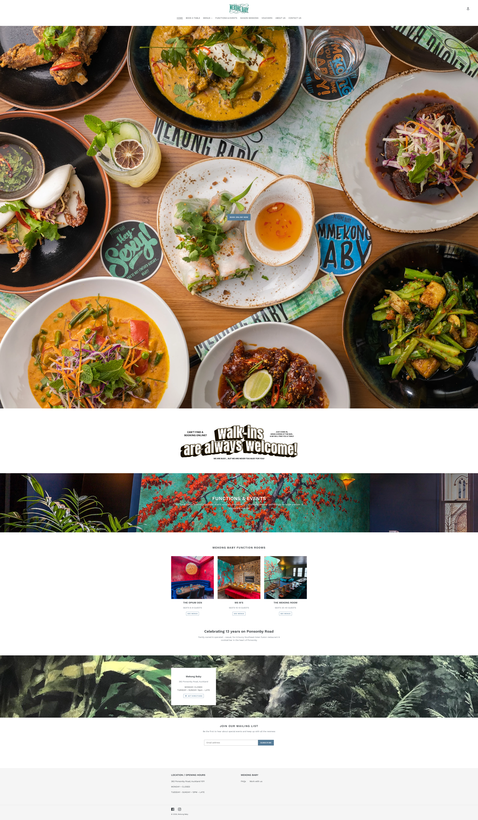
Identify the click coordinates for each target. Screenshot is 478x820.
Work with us (256, 781)
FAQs (243, 781)
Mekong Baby (183, 814)
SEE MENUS (239, 614)
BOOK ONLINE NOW (239, 217)
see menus (192, 614)
